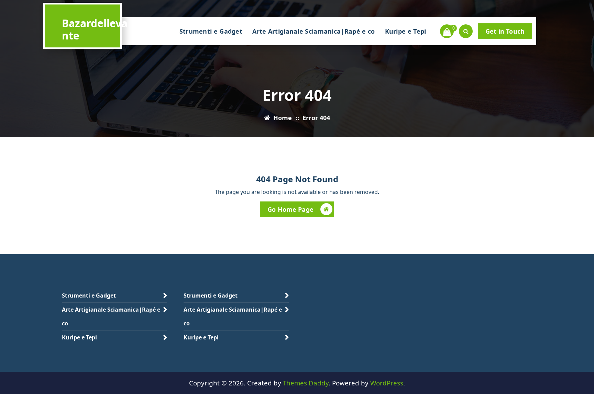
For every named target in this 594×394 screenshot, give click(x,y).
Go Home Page (290, 209)
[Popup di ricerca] (466, 31)
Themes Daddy (306, 383)
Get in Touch (505, 31)
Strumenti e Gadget (210, 31)
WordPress (386, 383)
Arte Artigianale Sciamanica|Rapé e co (313, 31)
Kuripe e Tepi (405, 31)
